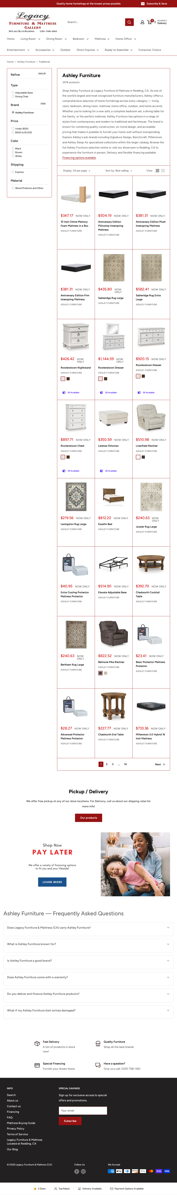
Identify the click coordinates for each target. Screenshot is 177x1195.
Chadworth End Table (111, 734)
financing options (45, 1002)
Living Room (28, 38)
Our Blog (12, 1149)
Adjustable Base (24, 92)
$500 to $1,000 (23, 132)
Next (158, 764)
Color (14, 141)
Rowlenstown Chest (72, 445)
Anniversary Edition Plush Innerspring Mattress (151, 223)
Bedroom (79, 38)
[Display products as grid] (157, 170)
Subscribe (70, 1121)
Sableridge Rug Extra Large (148, 297)
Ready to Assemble (117, 50)
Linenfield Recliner (147, 445)
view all (41, 73)
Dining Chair (21, 96)
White (18, 156)
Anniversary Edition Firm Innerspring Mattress (75, 297)
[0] (149, 22)
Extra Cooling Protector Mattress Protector (75, 594)
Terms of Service (17, 1134)
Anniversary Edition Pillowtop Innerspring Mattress (110, 225)
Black (18, 148)
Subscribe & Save (157, 3)
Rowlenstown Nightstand (76, 367)
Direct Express (86, 50)
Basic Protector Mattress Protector (150, 664)
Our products (88, 817)
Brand (15, 105)
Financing (13, 1111)
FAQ (10, 1117)
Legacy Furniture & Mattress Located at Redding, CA (24, 1141)
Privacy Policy (15, 1128)
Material (16, 181)
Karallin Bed (105, 524)
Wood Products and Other (29, 188)
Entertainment (16, 50)
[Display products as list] (163, 170)
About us (12, 1100)
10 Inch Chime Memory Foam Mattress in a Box (74, 223)
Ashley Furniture (26, 61)
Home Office (123, 38)
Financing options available (79, 157)
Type (14, 85)
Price (14, 121)
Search (11, 1095)
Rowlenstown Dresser (111, 367)
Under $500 (21, 128)
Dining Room (54, 38)
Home (11, 38)
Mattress (100, 38)
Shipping (17, 164)
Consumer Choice (149, 50)
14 (125, 764)
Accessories (42, 50)
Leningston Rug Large (73, 524)
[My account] (142, 22)
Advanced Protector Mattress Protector (72, 736)
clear (43, 103)
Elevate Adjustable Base (112, 592)
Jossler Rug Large (146, 526)
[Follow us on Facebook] (76, 1171)
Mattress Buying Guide (21, 1123)
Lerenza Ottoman (108, 445)
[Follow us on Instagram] (83, 1171)
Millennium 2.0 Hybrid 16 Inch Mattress (150, 736)
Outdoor (65, 50)
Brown (18, 152)
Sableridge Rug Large (110, 298)
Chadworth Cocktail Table (148, 594)
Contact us (14, 1106)
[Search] (129, 22)
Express (19, 172)
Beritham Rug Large (72, 664)
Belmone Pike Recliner (111, 662)
